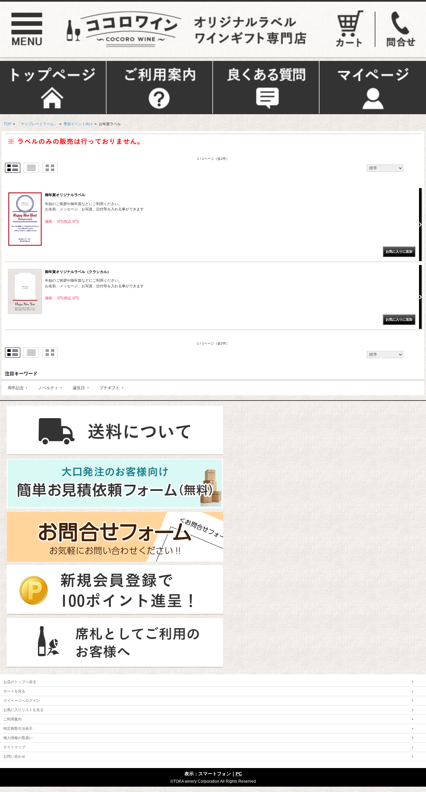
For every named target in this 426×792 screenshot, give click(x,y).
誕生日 (79, 388)
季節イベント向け (78, 124)
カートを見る (14, 691)
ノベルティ (48, 388)
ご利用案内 (12, 719)
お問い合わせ (14, 756)
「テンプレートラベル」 (37, 124)
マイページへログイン (21, 700)
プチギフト (109, 388)
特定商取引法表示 (18, 728)
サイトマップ (14, 747)
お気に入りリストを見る (23, 710)
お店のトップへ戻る (19, 682)
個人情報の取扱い (18, 738)
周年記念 (16, 388)
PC (239, 773)
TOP (7, 124)
